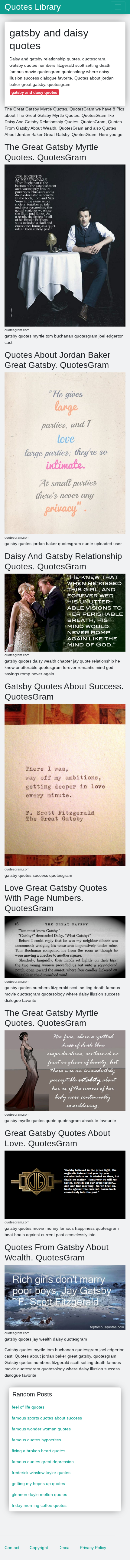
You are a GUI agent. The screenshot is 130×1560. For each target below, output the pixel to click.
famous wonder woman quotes (41, 1428)
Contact (12, 1547)
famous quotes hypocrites (36, 1439)
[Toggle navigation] (118, 7)
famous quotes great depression (43, 1461)
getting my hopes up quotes (38, 1483)
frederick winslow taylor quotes (41, 1472)
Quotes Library (33, 7)
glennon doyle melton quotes (39, 1494)
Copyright (39, 1547)
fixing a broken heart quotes (38, 1450)
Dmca (64, 1547)
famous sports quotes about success (47, 1418)
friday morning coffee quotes (39, 1505)
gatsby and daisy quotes (34, 92)
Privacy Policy (93, 1547)
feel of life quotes (28, 1407)
